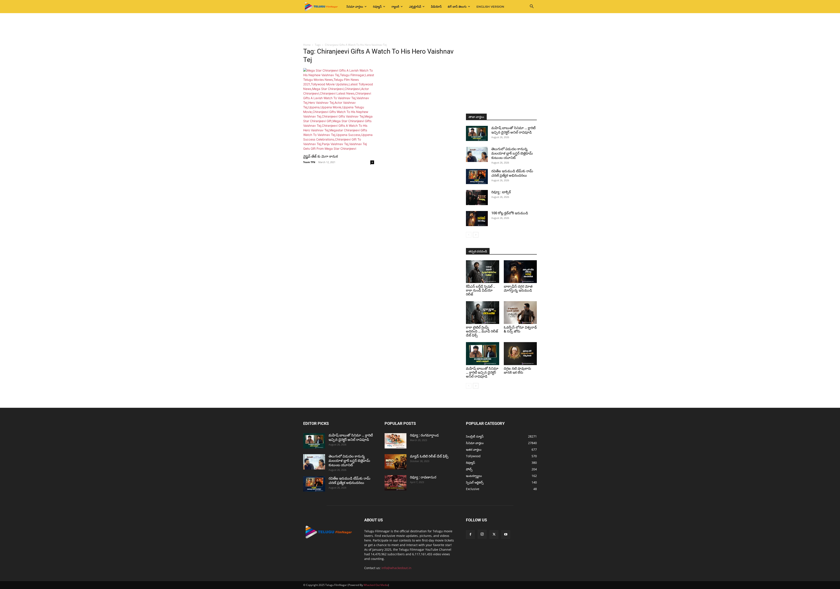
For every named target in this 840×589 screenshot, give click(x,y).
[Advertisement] (420, 28)
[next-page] (475, 234)
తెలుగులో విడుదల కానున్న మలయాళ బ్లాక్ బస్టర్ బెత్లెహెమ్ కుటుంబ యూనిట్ (512, 153)
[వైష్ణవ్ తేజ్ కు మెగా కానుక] (338, 109)
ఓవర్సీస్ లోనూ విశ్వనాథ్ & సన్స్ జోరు (520, 329)
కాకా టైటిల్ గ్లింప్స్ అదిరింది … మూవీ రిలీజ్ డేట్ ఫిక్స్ (482, 331)
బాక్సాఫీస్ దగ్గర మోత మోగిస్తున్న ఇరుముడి (518, 288)
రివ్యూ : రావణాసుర (423, 477)
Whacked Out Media (376, 585)
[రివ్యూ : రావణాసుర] (395, 483)
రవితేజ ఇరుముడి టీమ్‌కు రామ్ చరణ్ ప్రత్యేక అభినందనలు (512, 173)
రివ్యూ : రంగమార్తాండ (424, 435)
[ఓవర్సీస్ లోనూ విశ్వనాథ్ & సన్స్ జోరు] (520, 312)
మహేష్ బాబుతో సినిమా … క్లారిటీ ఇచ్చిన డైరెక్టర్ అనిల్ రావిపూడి (513, 130)
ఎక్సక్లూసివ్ (415, 6)
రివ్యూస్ (377, 6)
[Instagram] (482, 534)
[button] (531, 7)
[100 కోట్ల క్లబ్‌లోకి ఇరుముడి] (477, 218)
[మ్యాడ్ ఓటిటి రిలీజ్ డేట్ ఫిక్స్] (395, 461)
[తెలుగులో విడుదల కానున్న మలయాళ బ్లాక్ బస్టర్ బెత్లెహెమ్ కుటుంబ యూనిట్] (477, 154)
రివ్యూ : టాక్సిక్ (501, 192)
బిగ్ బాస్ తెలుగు (457, 6)
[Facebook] (470, 534)
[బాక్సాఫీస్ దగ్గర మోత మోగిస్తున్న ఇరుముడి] (520, 271)
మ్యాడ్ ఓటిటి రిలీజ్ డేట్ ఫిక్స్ (429, 456)
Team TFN (309, 162)
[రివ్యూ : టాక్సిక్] (477, 197)
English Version (490, 6)
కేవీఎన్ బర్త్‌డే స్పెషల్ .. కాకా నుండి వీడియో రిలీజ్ (480, 290)
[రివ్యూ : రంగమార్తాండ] (395, 440)
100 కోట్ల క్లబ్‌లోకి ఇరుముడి (509, 213)
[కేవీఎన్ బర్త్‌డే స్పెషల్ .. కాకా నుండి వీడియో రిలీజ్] (482, 271)
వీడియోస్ (436, 6)
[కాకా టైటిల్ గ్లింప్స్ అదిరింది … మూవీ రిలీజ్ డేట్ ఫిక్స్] (482, 312)
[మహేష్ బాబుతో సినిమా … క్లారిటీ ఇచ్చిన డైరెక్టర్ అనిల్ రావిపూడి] (477, 133)
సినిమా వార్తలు (354, 6)
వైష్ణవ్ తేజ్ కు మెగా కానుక (320, 156)
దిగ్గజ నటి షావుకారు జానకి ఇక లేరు (517, 370)
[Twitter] (494, 534)
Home (307, 45)
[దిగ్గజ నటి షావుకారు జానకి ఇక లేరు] (520, 353)
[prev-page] (468, 234)
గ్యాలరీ (395, 6)
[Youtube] (505, 534)
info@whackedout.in (396, 568)
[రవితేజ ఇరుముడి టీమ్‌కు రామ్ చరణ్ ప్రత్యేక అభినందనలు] (477, 176)
